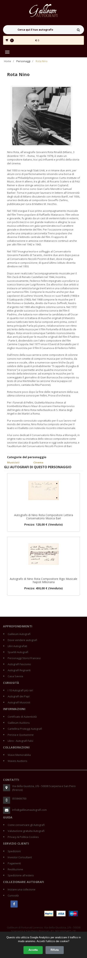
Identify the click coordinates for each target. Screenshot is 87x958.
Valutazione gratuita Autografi (26, 831)
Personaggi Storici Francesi (24, 658)
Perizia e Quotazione (21, 735)
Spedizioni (14, 851)
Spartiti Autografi (18, 652)
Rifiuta (55, 949)
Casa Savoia (15, 676)
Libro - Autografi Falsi (20, 741)
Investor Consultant (20, 857)
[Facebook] (14, 904)
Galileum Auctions (19, 722)
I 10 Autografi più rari (20, 690)
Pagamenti (14, 863)
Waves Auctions (17, 761)
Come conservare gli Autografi (26, 825)
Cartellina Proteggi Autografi (25, 729)
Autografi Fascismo (19, 664)
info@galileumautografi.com (29, 810)
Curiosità (13, 895)
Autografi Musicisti (19, 702)
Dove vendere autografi (22, 640)
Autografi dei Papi (19, 696)
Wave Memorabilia (19, 755)
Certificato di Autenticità (22, 716)
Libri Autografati (17, 646)
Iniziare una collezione (21, 889)
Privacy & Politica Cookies (23, 837)
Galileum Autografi (19, 634)
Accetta (33, 949)
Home (7, 61)
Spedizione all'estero (21, 875)
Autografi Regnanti (19, 670)
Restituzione (15, 869)
